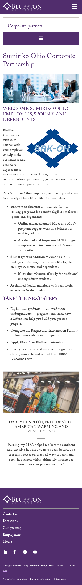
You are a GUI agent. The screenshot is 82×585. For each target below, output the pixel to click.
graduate (34, 309)
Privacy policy (60, 579)
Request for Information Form (53, 331)
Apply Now (18, 343)
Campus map (12, 528)
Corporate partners (25, 27)
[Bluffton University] (22, 6)
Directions (10, 521)
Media (8, 542)
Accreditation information (15, 579)
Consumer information (40, 579)
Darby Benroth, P (41, 427)
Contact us (10, 514)
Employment (12, 535)
